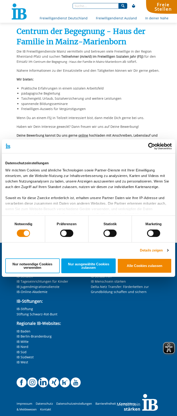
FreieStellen (163, 7)
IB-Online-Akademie (32, 292)
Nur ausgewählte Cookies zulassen (88, 265)
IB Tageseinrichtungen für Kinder (42, 281)
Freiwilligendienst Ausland (116, 18)
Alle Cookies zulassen (144, 266)
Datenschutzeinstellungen (74, 404)
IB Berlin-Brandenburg (34, 336)
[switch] (66, 233)
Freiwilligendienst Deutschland (64, 18)
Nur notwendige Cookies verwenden (32, 265)
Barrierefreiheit (105, 404)
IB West (22, 362)
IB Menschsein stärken (108, 281)
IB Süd (22, 352)
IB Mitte (23, 341)
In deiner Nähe (156, 18)
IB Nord (22, 346)
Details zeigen (151, 250)
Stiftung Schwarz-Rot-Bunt (37, 314)
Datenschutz (44, 404)
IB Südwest (25, 357)
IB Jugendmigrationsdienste (38, 286)
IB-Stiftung (25, 309)
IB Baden (23, 331)
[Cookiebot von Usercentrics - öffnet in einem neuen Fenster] (151, 146)
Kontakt (45, 409)
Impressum (24, 404)
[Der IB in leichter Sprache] (134, 6)
